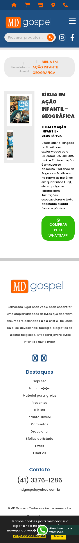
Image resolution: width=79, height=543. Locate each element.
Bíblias (39, 410)
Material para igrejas (39, 395)
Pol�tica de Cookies (29, 536)
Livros (39, 446)
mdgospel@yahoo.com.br (39, 489)
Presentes (39, 402)
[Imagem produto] (19, 110)
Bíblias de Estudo (39, 438)
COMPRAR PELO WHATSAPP (58, 230)
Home (15, 67)
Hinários (39, 453)
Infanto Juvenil (25, 67)
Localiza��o (39, 388)
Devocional (39, 431)
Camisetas (39, 424)
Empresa (39, 381)
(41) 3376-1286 (39, 480)
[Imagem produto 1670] (10, 145)
